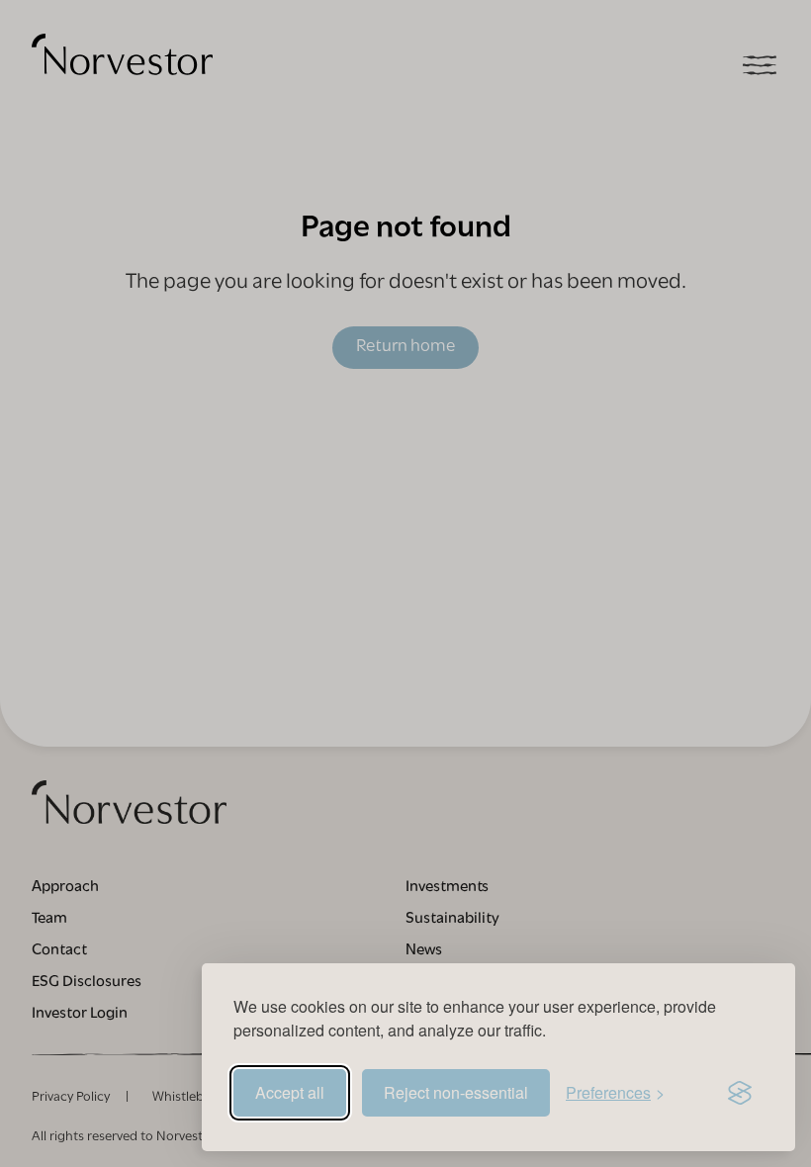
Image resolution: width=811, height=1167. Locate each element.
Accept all (289, 1092)
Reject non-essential (456, 1092)
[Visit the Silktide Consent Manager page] (740, 1093)
